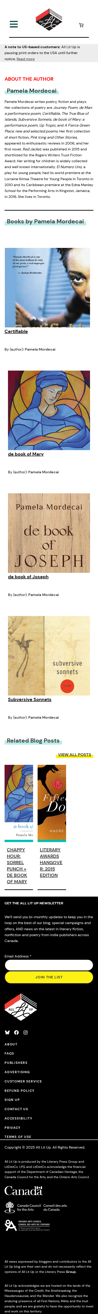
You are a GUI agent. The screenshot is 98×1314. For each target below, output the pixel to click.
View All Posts (74, 754)
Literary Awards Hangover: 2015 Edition (51, 862)
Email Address (18, 956)
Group (71, 1272)
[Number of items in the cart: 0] (81, 25)
